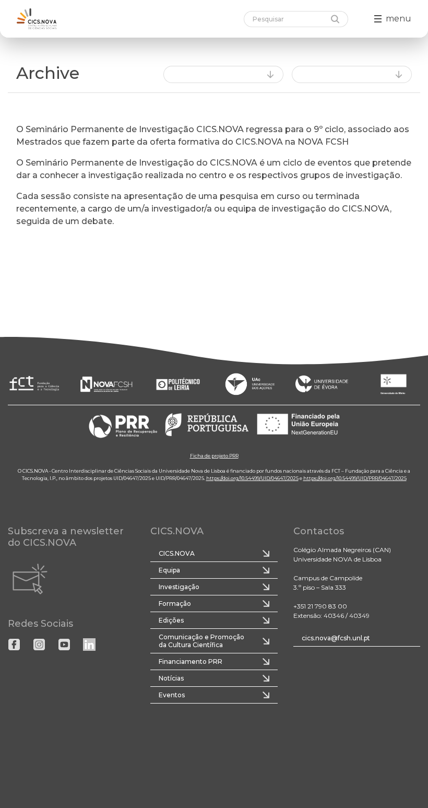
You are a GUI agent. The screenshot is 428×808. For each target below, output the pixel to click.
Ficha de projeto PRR (214, 455)
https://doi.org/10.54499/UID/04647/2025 (252, 478)
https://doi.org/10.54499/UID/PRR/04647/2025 (355, 478)
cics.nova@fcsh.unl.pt (336, 638)
